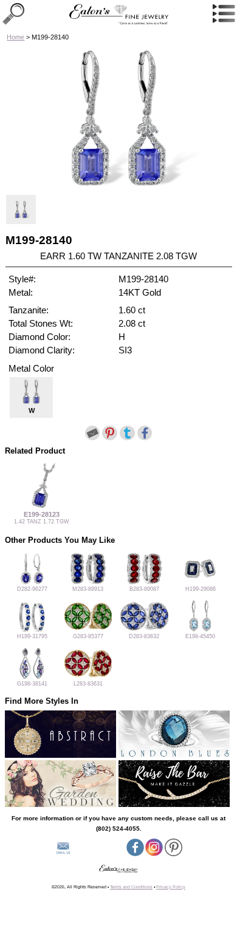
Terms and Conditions (131, 887)
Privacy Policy (170, 887)
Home (15, 37)
